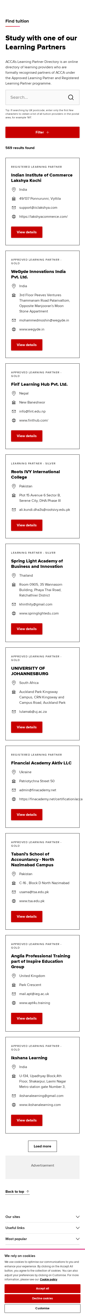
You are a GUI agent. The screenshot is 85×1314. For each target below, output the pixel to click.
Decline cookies (42, 1298)
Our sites (12, 1217)
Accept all (42, 1288)
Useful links (15, 1228)
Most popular (16, 1239)
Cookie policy (48, 1279)
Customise (42, 1308)
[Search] (71, 97)
